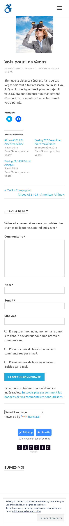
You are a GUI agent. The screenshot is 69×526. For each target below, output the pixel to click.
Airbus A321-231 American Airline (40, 194)
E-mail (9, 300)
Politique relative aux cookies (26, 511)
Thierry (29, 68)
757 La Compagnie (18, 190)
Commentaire (15, 236)
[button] (8, 8)
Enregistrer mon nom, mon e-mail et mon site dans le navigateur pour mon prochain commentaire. (33, 335)
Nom (8, 285)
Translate (34, 416)
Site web (10, 316)
